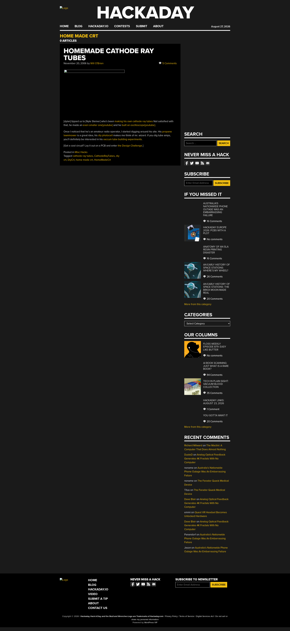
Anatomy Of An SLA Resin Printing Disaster (216, 249)
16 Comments (214, 221)
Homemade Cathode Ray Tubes (109, 54)
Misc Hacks (81, 152)
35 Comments (214, 393)
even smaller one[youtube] (98, 125)
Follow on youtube (197, 163)
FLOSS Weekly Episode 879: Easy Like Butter (214, 346)
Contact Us (97, 608)
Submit (141, 26)
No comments (214, 239)
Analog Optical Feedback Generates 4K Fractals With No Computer (204, 458)
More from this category (197, 304)
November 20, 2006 (75, 63)
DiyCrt (71, 159)
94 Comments (214, 375)
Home (64, 26)
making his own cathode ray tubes (134, 121)
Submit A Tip (98, 599)
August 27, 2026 (220, 26)
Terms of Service (186, 616)
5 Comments (169, 63)
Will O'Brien (96, 63)
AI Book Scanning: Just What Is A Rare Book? (216, 365)
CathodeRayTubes (104, 156)
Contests (122, 26)
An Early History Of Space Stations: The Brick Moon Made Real (216, 288)
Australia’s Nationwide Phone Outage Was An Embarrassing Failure (215, 209)
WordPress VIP (150, 622)
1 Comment (212, 409)
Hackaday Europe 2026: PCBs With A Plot (215, 230)
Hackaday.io (98, 26)
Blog (78, 26)
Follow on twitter (192, 163)
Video (93, 594)
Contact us (207, 163)
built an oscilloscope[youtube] (138, 125)
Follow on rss (202, 163)
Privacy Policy (171, 616)
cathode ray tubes (83, 156)
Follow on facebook (186, 163)
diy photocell (105, 135)
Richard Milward (193, 445)
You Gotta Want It (215, 415)
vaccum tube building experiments (122, 139)
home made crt (84, 159)
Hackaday (145, 13)
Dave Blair (190, 499)
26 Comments (214, 276)
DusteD (188, 454)
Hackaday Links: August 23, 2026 (213, 402)
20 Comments (214, 298)
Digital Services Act (205, 616)
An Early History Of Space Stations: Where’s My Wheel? (216, 267)
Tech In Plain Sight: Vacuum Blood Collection (216, 384)
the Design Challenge (130, 145)
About (158, 26)
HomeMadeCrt (102, 159)
